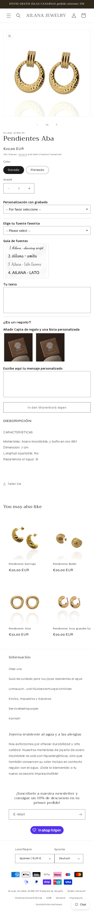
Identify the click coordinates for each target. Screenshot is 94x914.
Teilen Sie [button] (14, 484)
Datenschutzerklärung (28, 897)
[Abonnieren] (80, 814)
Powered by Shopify (51, 891)
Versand (22, 154)
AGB (49, 897)
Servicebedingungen (24, 708)
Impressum (76, 897)
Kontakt (14, 718)
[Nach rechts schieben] (56, 124)
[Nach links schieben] (37, 124)
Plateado (37, 170)
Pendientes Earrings (22, 564)
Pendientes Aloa (20, 629)
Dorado (13, 170)
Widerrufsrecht (76, 891)
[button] (9, 15)
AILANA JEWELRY (28, 891)
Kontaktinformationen (49, 904)
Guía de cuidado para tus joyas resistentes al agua (45, 679)
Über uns (15, 669)
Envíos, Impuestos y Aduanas (30, 699)
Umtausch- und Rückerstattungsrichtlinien (40, 689)
